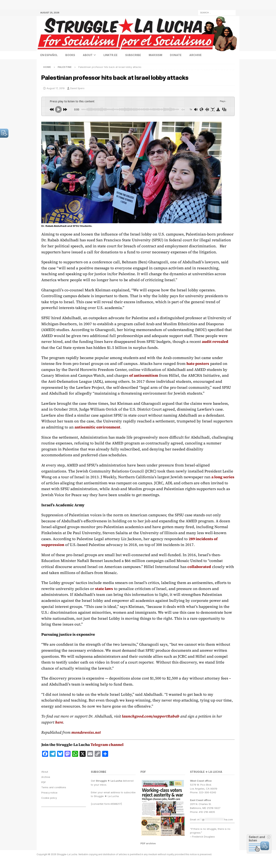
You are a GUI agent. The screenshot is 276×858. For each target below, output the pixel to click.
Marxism (155, 55)
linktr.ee (110, 55)
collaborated (199, 566)
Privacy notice (49, 792)
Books (70, 55)
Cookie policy (49, 797)
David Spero (77, 88)
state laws (104, 588)
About (88, 55)
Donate (176, 55)
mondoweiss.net (86, 732)
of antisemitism (143, 375)
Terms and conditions (53, 787)
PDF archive (148, 843)
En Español (49, 55)
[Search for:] (217, 12)
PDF (43, 782)
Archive (195, 55)
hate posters (197, 363)
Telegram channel (107, 744)
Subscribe (133, 55)
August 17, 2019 (56, 88)
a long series (222, 477)
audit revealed (215, 341)
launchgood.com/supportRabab (150, 716)
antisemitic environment (97, 427)
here (59, 722)
